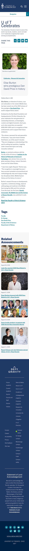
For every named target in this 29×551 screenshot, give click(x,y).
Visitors (8, 406)
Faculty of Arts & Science (8, 222)
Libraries (18, 416)
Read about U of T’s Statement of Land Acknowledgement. (15, 510)
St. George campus (18, 437)
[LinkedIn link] (22, 40)
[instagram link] (14, 527)
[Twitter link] (15, 40)
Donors (8, 403)
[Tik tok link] (10, 531)
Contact (7, 430)
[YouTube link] (18, 527)
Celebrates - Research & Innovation (14, 78)
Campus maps (18, 455)
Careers (7, 433)
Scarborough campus (19, 449)
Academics (19, 392)
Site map (7, 446)
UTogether (18, 419)
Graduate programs (18, 402)
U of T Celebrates (10, 24)
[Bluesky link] (14, 531)
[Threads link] (18, 531)
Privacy (7, 439)
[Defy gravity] (14, 368)
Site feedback (8, 443)
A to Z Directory (18, 424)
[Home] (8, 6)
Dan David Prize (15, 108)
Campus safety (18, 461)
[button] (22, 6)
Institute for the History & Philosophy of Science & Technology (14, 157)
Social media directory (14, 536)
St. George (4, 218)
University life (19, 413)
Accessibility (8, 436)
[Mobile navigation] (25, 6)
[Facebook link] (18, 40)
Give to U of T (19, 389)
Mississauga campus (19, 443)
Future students (8, 384)
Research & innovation (19, 408)
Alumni (8, 394)
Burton (3, 152)
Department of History (8, 225)
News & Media (20, 382)
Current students (8, 389)
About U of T (19, 385)
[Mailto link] (26, 40)
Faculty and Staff (9, 399)
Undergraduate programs (20, 396)
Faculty (3, 216)
